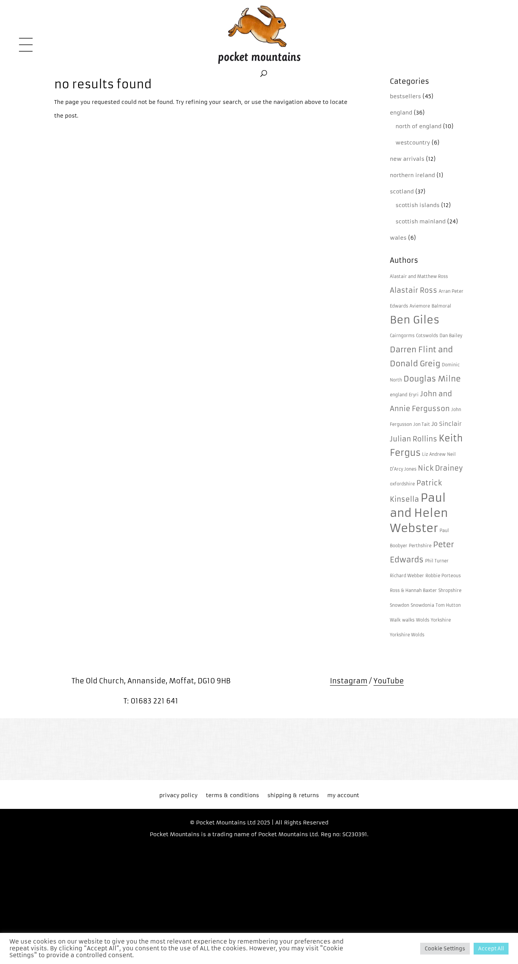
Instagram (348, 681)
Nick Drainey (440, 468)
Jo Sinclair (446, 424)
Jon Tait (421, 424)
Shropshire (449, 590)
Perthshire (420, 545)
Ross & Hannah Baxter (413, 590)
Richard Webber (407, 575)
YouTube (389, 681)
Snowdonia (422, 605)
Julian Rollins (413, 439)
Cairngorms (402, 335)
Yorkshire (441, 620)
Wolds (422, 620)
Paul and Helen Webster (419, 513)
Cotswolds (427, 335)
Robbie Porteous (443, 575)
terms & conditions (232, 796)
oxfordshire (402, 484)
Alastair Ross (413, 290)
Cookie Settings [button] (445, 948)
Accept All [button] (491, 948)
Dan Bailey (451, 335)
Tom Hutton (448, 605)
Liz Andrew (434, 454)
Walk (395, 620)
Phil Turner (437, 561)
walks (408, 620)
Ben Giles (415, 320)
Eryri (414, 395)
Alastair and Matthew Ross (419, 276)
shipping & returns (293, 796)
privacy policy (178, 796)
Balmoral (441, 306)
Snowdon (399, 605)
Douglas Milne (432, 378)
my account (343, 796)
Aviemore (420, 306)
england (398, 395)
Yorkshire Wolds (407, 635)
